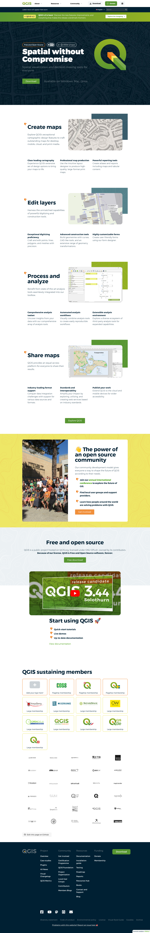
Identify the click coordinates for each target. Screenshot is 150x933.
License (102, 920)
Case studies (45, 860)
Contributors (64, 886)
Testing (79, 867)
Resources (81, 851)
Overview (44, 856)
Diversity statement (49, 920)
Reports (79, 876)
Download (31, 81)
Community (64, 851)
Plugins (43, 865)
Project (44, 851)
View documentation (60, 644)
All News (44, 869)
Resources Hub (82, 881)
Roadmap (80, 872)
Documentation (83, 856)
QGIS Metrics (46, 881)
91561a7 (147, 931)
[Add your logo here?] (35, 685)
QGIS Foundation (65, 867)
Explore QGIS (75, 420)
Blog (78, 896)
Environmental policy (86, 920)
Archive (139, 920)
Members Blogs (65, 890)
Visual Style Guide (116, 920)
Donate (97, 856)
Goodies (130, 920)
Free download (75, 560)
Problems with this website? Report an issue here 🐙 (75, 925)
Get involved (84, 512)
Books (79, 885)
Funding (98, 851)
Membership (100, 860)
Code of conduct (67, 920)
